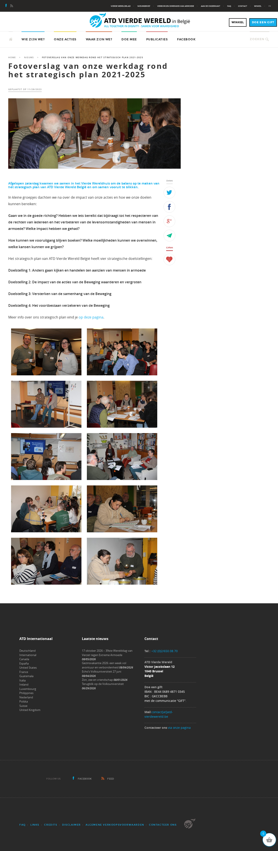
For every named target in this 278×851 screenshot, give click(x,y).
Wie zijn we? (33, 39)
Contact (242, 6)
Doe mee (129, 39)
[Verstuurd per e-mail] (169, 235)
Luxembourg (27, 689)
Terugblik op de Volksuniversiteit (103, 684)
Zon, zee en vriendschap (97, 680)
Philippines (26, 693)
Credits (50, 824)
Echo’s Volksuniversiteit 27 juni (101, 671)
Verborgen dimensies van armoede (175, 6)
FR (269, 6)
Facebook (186, 39)
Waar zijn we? (99, 39)
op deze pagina (91, 317)
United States (28, 668)
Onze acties (65, 39)
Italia (22, 680)
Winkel (257, 6)
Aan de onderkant (210, 6)
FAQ (229, 6)
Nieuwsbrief (143, 6)
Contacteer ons (163, 824)
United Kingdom (29, 710)
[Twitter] (169, 192)
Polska (23, 701)
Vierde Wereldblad (121, 6)
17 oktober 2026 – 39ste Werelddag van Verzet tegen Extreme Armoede (107, 653)
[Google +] (169, 221)
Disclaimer (71, 824)
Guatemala (26, 676)
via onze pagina (179, 728)
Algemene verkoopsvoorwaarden (115, 824)
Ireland (23, 684)
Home (12, 57)
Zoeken (257, 39)
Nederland (26, 697)
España (24, 663)
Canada (24, 659)
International (27, 655)
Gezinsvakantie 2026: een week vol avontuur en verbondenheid (104, 665)
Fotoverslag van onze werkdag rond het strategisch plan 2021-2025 (88, 70)
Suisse (23, 706)
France (23, 672)
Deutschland (27, 651)
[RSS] (11, 6)
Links (34, 824)
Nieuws (29, 57)
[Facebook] (6, 6)
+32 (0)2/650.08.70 (164, 651)
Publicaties (157, 39)
